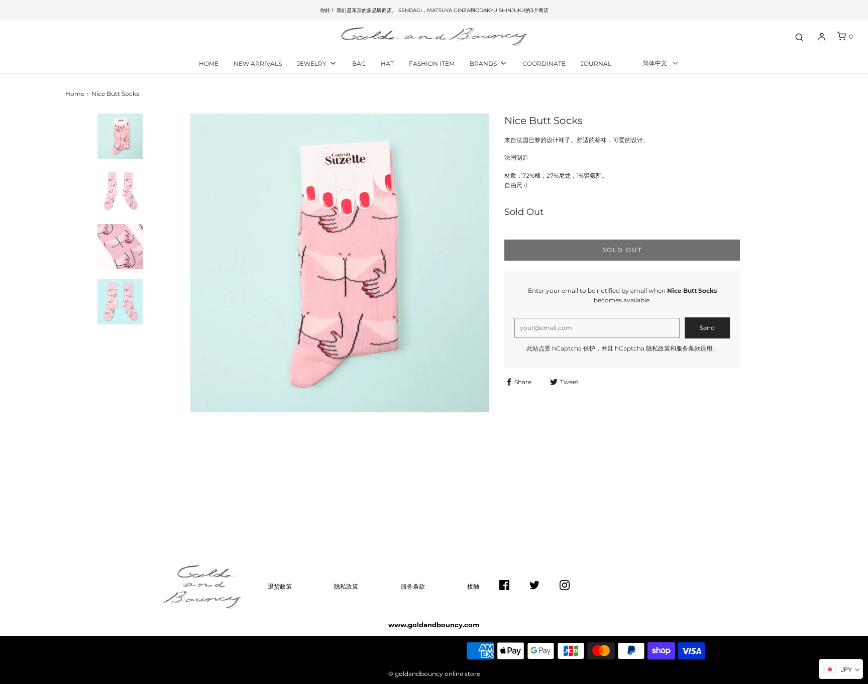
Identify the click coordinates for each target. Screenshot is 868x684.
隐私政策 (658, 348)
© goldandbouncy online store (434, 673)
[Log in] (822, 36)
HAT (387, 63)
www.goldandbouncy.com (434, 625)
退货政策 (280, 586)
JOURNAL (596, 63)
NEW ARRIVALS (258, 63)
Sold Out (622, 250)
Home (74, 93)
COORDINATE (544, 63)
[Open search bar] (799, 36)
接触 (473, 586)
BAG (359, 63)
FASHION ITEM (432, 63)
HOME (209, 63)
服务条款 (688, 348)
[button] (120, 138)
